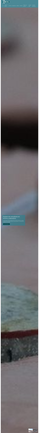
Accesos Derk (30, 6)
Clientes (18, 5)
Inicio (3, 5)
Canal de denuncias (33, 6)
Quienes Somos (6, 6)
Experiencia (14, 5)
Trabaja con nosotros (25, 6)
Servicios (10, 5)
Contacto (21, 5)
